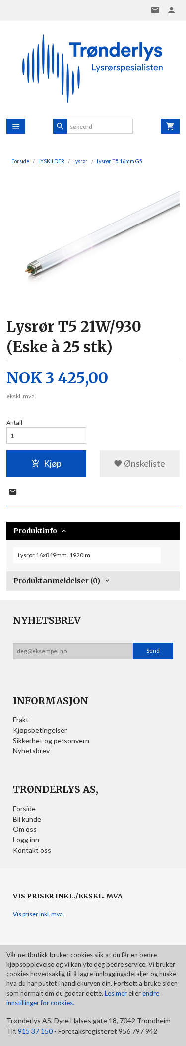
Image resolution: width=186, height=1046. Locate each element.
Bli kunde (27, 819)
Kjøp (53, 463)
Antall (14, 422)
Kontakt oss (32, 850)
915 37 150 (35, 1031)
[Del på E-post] (12, 492)
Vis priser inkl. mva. (38, 914)
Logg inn (26, 839)
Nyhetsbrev (31, 751)
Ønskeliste (144, 463)
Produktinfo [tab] (35, 530)
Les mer (116, 993)
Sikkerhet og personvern (51, 740)
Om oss (25, 829)
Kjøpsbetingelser (40, 730)
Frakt (21, 719)
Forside (20, 161)
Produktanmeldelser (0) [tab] (56, 580)
